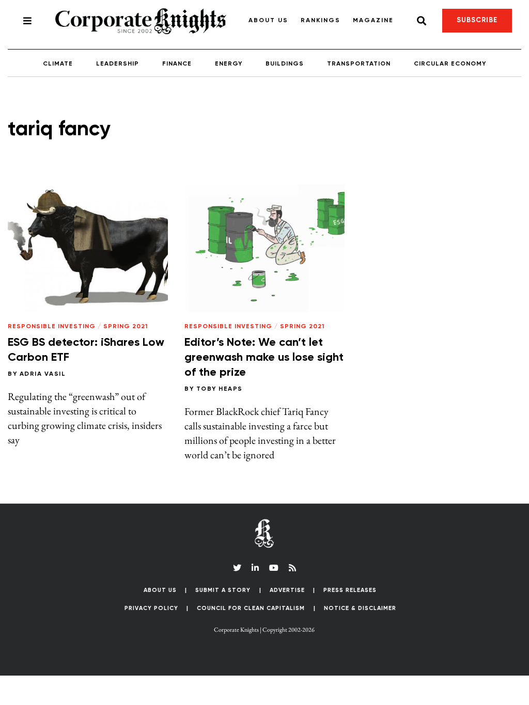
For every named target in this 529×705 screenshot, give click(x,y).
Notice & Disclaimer (360, 608)
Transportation (359, 64)
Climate (58, 64)
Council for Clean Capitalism (251, 608)
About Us (268, 21)
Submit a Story (223, 590)
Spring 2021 (125, 327)
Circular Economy (450, 64)
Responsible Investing (52, 327)
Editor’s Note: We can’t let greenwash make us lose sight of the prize (264, 357)
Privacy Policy (151, 608)
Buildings (285, 64)
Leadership (117, 64)
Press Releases (350, 590)
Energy (228, 64)
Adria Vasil (43, 374)
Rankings (320, 21)
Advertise (287, 590)
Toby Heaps (219, 389)
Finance (177, 64)
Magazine (373, 21)
